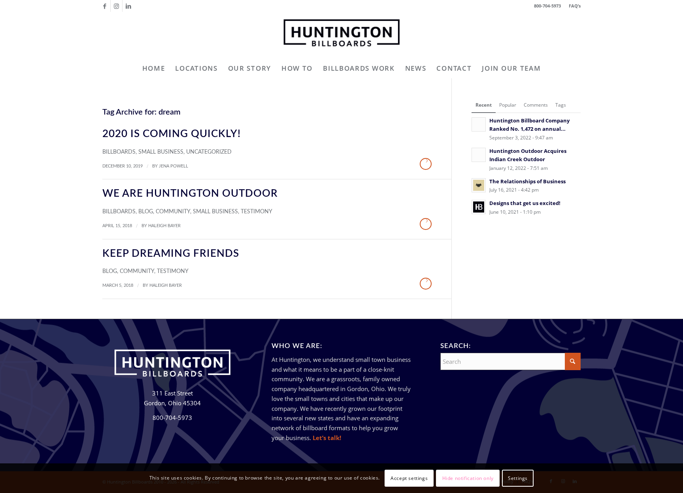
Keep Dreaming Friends (170, 253)
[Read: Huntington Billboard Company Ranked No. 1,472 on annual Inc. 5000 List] (479, 124)
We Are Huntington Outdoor (190, 193)
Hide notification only (468, 477)
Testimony (256, 212)
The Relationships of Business (527, 181)
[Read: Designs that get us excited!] (479, 207)
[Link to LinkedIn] (128, 6)
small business (160, 152)
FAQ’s (575, 6)
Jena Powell (173, 166)
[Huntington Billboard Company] (341, 35)
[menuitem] (573, 6)
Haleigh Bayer (164, 226)
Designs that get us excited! (524, 203)
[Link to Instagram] (116, 6)
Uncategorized (209, 152)
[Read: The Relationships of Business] (479, 185)
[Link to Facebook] (104, 6)
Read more (426, 164)
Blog (145, 212)
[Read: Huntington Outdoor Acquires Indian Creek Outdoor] (479, 155)
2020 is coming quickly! (171, 134)
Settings (518, 477)
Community (173, 212)
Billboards (119, 152)
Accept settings (409, 477)
